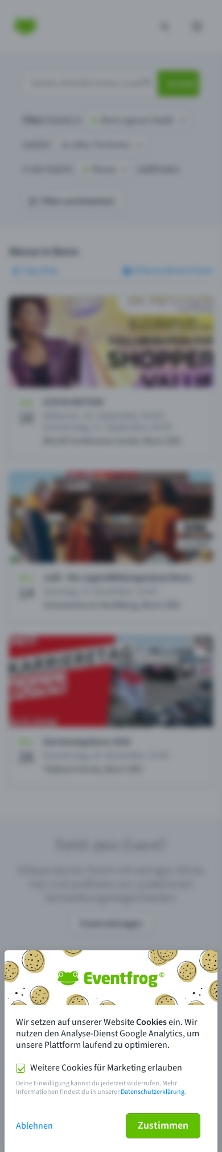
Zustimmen (163, 1125)
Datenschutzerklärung (152, 1092)
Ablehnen (34, 1125)
